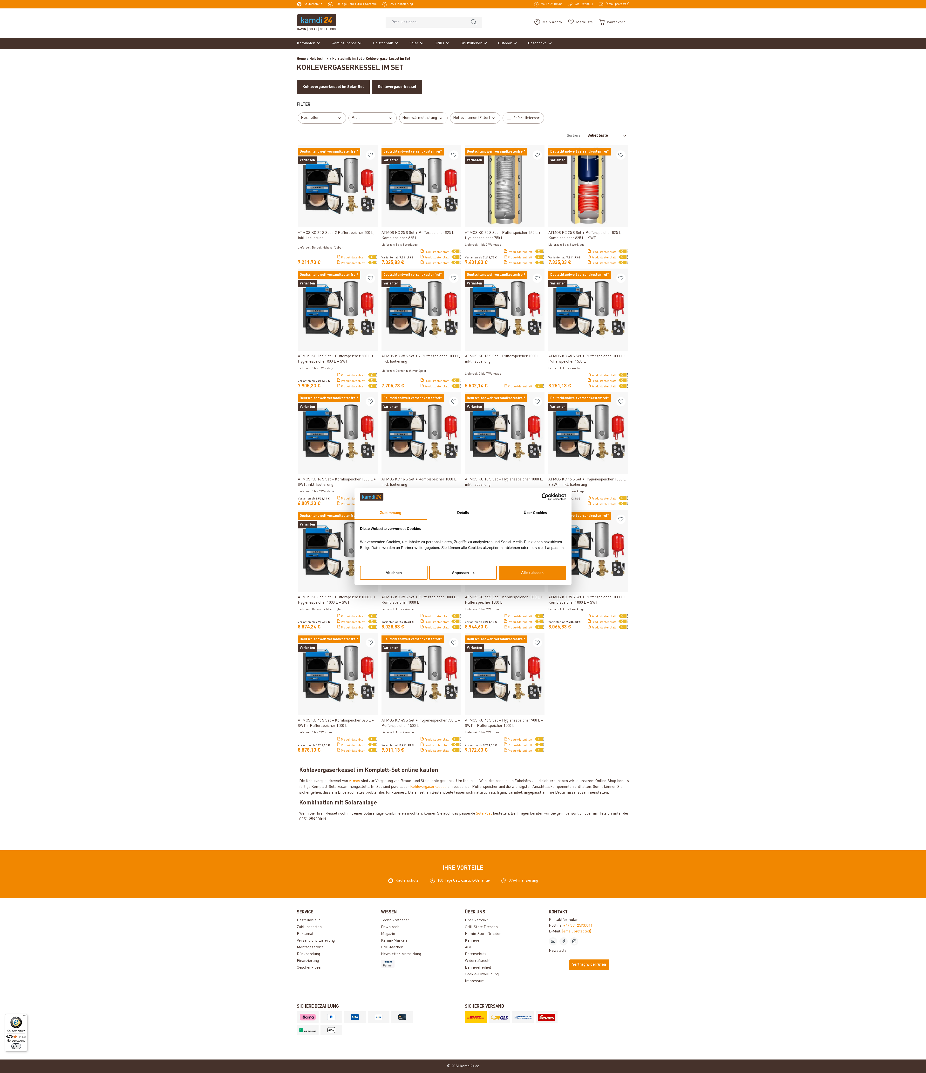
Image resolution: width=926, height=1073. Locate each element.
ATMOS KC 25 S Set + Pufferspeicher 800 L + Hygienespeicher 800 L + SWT (336, 359)
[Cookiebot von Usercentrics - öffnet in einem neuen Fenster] (545, 496)
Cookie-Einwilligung (482, 974)
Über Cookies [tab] (535, 513)
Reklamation (308, 934)
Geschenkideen (309, 968)
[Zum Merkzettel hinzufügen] (370, 155)
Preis (356, 118)
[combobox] (425, 22)
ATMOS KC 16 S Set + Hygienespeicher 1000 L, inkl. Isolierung (504, 482)
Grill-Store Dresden (481, 927)
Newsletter (558, 951)
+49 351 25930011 (577, 926)
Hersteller (310, 118)
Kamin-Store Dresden (483, 934)
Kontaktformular (563, 920)
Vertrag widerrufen (589, 965)
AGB (468, 947)
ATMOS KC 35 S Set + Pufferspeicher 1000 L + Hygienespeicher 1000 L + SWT (336, 600)
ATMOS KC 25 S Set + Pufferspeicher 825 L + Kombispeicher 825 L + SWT (586, 235)
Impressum (474, 981)
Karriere (472, 941)
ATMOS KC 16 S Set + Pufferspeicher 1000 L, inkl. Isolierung (502, 359)
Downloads (390, 927)
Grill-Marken (392, 947)
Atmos (354, 781)
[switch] (16, 1046)
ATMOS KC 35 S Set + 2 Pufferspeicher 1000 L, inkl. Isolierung (420, 359)
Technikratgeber (395, 920)
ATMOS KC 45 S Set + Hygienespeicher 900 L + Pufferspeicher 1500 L (420, 723)
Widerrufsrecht (478, 961)
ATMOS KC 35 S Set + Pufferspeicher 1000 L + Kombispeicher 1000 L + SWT (587, 600)
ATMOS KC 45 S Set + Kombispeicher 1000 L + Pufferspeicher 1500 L (504, 600)
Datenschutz (475, 954)
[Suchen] (473, 22)
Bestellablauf (308, 920)
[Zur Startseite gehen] (316, 22)
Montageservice (310, 947)
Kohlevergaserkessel (428, 787)
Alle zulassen (532, 573)
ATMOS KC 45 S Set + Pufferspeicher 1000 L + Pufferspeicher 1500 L (587, 359)
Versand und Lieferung (316, 941)
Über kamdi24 (477, 920)
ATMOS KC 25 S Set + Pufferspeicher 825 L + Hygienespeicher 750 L (503, 235)
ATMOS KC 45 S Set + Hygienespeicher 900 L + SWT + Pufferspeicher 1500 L (504, 723)
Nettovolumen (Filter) (471, 118)
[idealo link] (421, 964)
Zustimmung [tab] (391, 513)
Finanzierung (308, 961)
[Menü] (24, 1017)
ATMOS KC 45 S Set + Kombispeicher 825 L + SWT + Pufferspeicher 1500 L (336, 723)
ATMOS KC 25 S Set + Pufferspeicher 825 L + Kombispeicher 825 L (419, 235)
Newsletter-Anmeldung (401, 954)
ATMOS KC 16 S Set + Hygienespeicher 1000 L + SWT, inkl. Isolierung (587, 482)
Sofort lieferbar (526, 118)
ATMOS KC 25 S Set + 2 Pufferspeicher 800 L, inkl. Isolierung (336, 235)
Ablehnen (394, 573)
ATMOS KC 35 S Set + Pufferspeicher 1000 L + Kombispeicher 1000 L (420, 600)
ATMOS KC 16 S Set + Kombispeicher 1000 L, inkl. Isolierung (419, 482)
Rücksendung (308, 954)
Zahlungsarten (309, 927)
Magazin (388, 934)
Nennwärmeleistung (419, 118)
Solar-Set (484, 814)
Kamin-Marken (394, 941)
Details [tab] (463, 513)
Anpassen (460, 573)
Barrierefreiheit (478, 968)
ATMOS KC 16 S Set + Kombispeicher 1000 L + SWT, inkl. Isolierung (337, 482)
